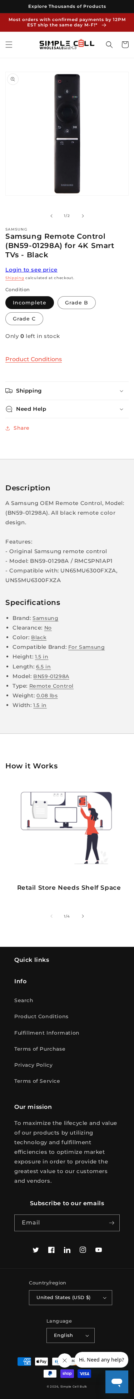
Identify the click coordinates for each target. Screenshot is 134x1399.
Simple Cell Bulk (73, 1386)
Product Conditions (33, 359)
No (48, 628)
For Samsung (86, 647)
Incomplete (29, 302)
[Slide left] (51, 216)
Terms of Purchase (39, 1049)
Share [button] (22, 428)
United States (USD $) (63, 1297)
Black (38, 637)
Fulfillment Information (47, 1033)
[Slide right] (83, 216)
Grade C (24, 318)
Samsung (45, 618)
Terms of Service (37, 1081)
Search (24, 1000)
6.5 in (43, 666)
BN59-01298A (51, 676)
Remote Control (51, 686)
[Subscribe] (111, 1222)
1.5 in (42, 656)
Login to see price (31, 269)
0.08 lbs (47, 695)
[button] (9, 44)
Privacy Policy (33, 1065)
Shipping (14, 278)
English (63, 1335)
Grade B (76, 302)
